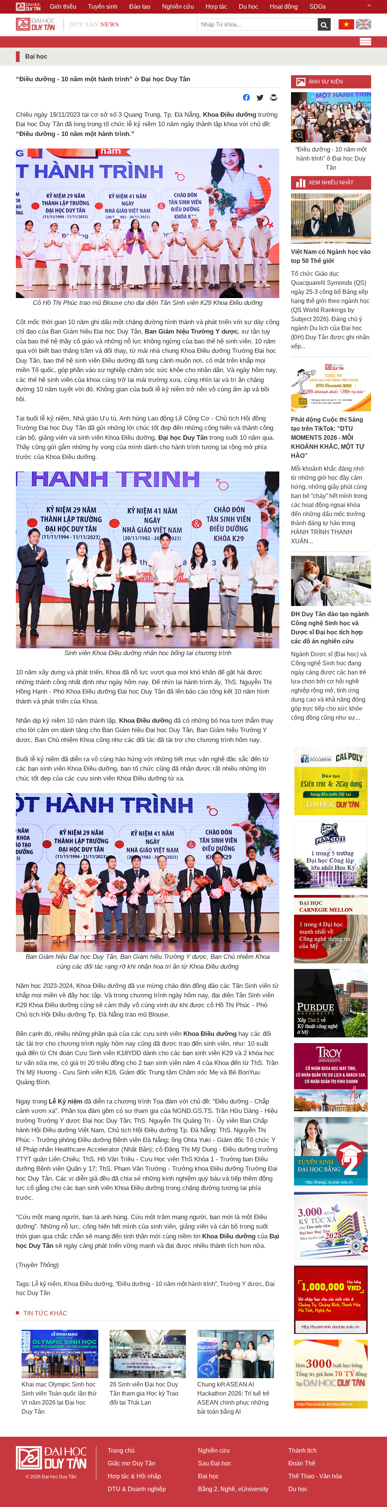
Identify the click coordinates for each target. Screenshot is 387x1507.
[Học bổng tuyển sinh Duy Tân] (331, 1374)
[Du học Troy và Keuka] (331, 1077)
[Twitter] (260, 99)
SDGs (318, 6)
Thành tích (302, 1450)
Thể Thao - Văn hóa (315, 1476)
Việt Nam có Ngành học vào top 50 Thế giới (331, 256)
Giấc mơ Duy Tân (131, 1463)
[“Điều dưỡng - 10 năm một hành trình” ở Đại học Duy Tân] (331, 117)
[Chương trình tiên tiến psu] (331, 855)
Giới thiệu (63, 6)
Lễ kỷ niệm (46, 1284)
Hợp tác (216, 6)
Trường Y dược (241, 1284)
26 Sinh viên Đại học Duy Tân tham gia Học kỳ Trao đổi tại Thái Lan (144, 1393)
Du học (298, 1489)
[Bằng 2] (331, 1151)
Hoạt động (284, 6)
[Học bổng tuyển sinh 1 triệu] (331, 1300)
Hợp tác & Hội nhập (134, 1476)
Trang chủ (121, 1450)
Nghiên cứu (214, 1450)
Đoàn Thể (301, 1463)
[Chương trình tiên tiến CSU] (331, 781)
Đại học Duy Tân (59, 1476)
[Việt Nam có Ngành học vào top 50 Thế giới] (331, 218)
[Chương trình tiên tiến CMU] (331, 929)
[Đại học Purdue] (331, 1003)
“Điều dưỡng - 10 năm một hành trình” (166, 1284)
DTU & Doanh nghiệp (137, 1489)
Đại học (208, 1476)
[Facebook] (246, 99)
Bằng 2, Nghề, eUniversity (233, 1489)
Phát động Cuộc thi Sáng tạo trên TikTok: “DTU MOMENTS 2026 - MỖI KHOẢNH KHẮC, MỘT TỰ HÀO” (327, 437)
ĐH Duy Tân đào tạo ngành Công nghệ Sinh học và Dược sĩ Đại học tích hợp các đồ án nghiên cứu (330, 628)
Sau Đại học (214, 1463)
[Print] (274, 99)
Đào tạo (139, 6)
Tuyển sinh (103, 6)
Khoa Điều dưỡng (88, 1284)
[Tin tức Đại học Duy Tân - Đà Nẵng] (67, 23)
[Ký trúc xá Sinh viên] (331, 1225)
